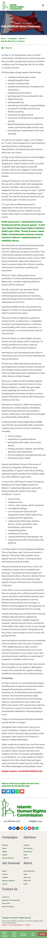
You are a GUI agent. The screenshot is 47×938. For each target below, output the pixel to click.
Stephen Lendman (9, 771)
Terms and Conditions (16, 925)
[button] (43, 5)
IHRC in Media (27, 23)
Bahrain (18, 23)
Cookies (27, 925)
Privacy (4, 925)
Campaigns (12, 38)
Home (3, 38)
